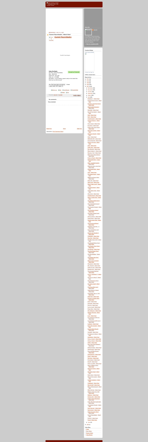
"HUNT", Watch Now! (92, 342)
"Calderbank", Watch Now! (93, 383)
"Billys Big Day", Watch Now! (94, 390)
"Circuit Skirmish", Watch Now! (94, 140)
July (89, 97)
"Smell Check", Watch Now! (93, 218)
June (89, 422)
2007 (88, 86)
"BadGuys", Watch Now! (92, 395)
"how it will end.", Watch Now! (94, 408)
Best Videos (89, 431)
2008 (88, 84)
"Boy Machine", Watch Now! (93, 149)
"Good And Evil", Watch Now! (94, 354)
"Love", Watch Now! (91, 315)
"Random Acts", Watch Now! (93, 269)
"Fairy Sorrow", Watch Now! (93, 123)
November (90, 89)
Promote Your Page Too (89, 72)
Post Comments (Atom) (58, 131)
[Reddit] (62, 92)
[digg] (60, 90)
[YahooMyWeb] (74, 90)
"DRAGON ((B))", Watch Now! (94, 138)
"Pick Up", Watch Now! (92, 305)
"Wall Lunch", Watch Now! (93, 182)
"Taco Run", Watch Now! (93, 238)
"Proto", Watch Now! (92, 301)
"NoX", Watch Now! (91, 117)
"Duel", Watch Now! (91, 115)
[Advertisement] (59, 20)
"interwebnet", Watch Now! (93, 337)
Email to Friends (74, 72)
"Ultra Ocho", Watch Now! (93, 193)
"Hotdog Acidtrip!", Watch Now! (94, 347)
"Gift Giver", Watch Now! (93, 358)
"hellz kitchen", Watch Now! (93, 410)
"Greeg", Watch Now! (92, 420)
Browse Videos (89, 433)
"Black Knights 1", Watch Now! (94, 151)
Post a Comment (52, 101)
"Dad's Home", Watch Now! (93, 375)
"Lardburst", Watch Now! (92, 324)
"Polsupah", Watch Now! (92, 303)
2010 (88, 81)
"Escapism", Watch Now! (93, 125)
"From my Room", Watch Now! (94, 158)
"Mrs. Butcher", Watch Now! (93, 265)
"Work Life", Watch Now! (93, 180)
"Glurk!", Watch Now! (92, 356)
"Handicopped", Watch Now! (93, 349)
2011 (88, 79)
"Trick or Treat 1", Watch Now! (94, 340)
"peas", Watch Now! (91, 172)
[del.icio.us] (54, 90)
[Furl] (67, 92)
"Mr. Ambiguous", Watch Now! (94, 310)
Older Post (79, 128)
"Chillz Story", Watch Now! (93, 147)
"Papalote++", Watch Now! (93, 98)
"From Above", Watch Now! (93, 360)
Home (64, 128)
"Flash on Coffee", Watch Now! (94, 363)
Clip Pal (95, 29)
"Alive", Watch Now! (92, 137)
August (89, 95)
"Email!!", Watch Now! (92, 361)
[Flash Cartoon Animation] (89, 70)
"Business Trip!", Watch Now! (94, 153)
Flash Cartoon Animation (89, 52)
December (90, 88)
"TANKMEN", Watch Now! (93, 236)
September (90, 93)
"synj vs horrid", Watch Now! (93, 307)
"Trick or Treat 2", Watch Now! (94, 339)
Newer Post (49, 128)
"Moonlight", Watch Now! (93, 110)
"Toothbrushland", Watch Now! (94, 195)
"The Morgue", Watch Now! (93, 249)
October (90, 91)
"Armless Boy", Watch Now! (93, 396)
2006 (88, 424)
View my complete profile (92, 44)
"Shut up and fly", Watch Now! (94, 216)
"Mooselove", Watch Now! (93, 263)
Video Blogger (89, 434)
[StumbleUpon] (66, 90)
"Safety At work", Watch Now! (94, 267)
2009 (88, 82)
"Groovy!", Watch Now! (92, 418)
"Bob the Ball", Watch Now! (93, 385)
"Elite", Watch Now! (91, 145)
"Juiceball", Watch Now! (92, 332)
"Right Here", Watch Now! (93, 296)
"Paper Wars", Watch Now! (93, 309)
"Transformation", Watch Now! (94, 118)
